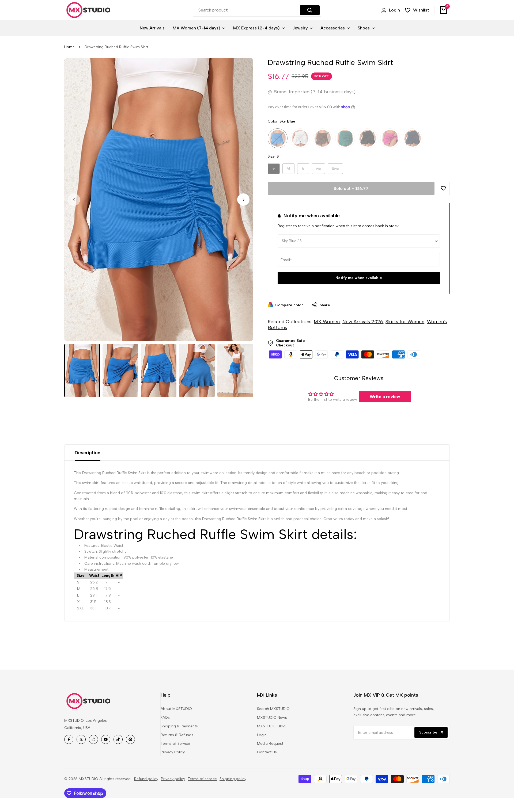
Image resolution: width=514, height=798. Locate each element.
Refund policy (146, 779)
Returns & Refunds (177, 735)
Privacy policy (173, 779)
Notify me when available (358, 278)
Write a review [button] (385, 396)
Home (69, 47)
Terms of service (202, 779)
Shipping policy (233, 779)
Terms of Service (175, 743)
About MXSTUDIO (176, 709)
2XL (337, 170)
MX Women (327, 321)
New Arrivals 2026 (362, 321)
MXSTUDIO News (272, 717)
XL (320, 170)
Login (262, 735)
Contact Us (267, 752)
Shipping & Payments (179, 726)
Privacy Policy (173, 752)
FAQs (165, 717)
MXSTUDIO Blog (271, 726)
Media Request (270, 743)
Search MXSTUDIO (273, 709)
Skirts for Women (405, 321)
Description (87, 453)
